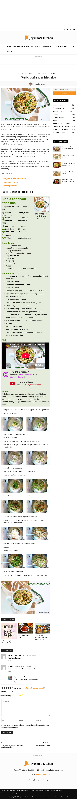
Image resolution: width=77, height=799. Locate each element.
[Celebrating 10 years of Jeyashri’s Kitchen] (9, 631)
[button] (73, 47)
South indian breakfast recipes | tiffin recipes (41, 638)
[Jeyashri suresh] (30, 84)
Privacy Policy (13, 793)
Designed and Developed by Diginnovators (57, 797)
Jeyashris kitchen (34, 385)
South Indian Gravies (48, 47)
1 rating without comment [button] (34, 688)
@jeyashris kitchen (24, 374)
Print (40, 214)
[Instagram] (64, 29)
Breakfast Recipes (61, 47)
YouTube (9, 51)
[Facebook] (60, 29)
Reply (9, 660)
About (9, 47)
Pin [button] (45, 214)
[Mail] (67, 29)
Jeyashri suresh (40, 84)
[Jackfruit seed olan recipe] (57, 173)
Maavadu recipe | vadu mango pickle (68, 180)
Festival (37, 47)
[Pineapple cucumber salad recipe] (57, 165)
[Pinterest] (70, 29)
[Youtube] (74, 29)
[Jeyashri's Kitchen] (38, 38)
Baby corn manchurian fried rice (15, 179)
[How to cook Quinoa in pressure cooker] (57, 149)
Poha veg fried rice (10, 186)
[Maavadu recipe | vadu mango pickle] (57, 181)
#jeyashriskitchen (17, 377)
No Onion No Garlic (27, 47)
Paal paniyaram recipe (42, 745)
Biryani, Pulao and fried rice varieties (29, 74)
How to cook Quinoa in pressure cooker (68, 148)
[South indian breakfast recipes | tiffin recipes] (42, 628)
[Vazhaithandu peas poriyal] (57, 157)
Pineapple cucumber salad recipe (68, 164)
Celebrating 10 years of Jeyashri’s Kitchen (8, 642)
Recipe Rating (5, 695)
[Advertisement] (38, 14)
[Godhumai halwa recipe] (25, 628)
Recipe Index (16, 47)
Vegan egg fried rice (11, 182)
